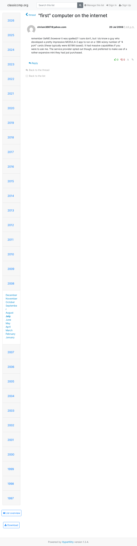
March (9, 330)
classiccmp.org (17, 5)
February (10, 333)
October (10, 302)
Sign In (112, 5)
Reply (34, 63)
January (10, 337)
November (11, 298)
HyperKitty (68, 541)
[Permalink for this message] (132, 59)
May (8, 323)
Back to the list (36, 75)
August (9, 312)
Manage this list (95, 5)
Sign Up (126, 5)
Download (12, 525)
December (11, 295)
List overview (12, 513)
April (8, 326)
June (8, 319)
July (8, 316)
